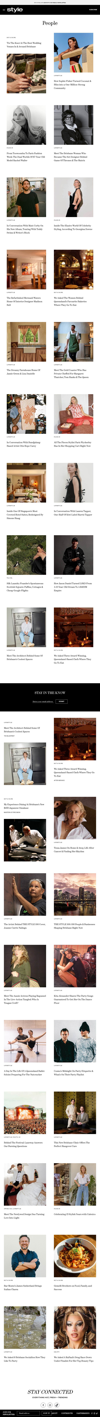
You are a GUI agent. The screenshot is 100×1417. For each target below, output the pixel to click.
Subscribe (93, 10)
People (50, 23)
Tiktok (56, 1405)
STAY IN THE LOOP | (50, 2)
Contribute (67, 1413)
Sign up (46, 1413)
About (54, 1413)
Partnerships (83, 1413)
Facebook (43, 1405)
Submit (61, 701)
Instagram (50, 1405)
